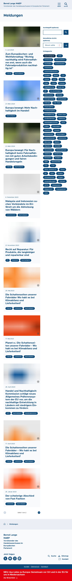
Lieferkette (62, 138)
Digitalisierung (49, 87)
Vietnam (62, 181)
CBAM (47, 79)
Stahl (46, 161)
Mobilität (57, 146)
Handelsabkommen (51, 122)
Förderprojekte (50, 110)
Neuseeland (48, 150)
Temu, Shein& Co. (51, 169)
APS (59, 56)
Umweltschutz (49, 177)
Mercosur (48, 142)
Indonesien (56, 126)
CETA (62, 79)
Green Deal (62, 114)
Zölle (46, 193)
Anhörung (48, 60)
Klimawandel (49, 134)
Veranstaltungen (50, 181)
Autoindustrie (59, 63)
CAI (63, 75)
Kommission (61, 134)
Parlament (57, 154)
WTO (46, 185)
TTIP (53, 165)
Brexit (56, 75)
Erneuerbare (62, 99)
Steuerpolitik (56, 161)
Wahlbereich (56, 185)
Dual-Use (61, 87)
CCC (54, 79)
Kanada (56, 130)
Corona (61, 83)
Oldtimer (48, 154)
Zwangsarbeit (61, 189)
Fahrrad (47, 103)
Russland (58, 158)
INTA (63, 122)
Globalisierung (49, 114)
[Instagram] (15, 558)
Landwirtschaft (50, 138)
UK (46, 173)
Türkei (62, 169)
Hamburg (61, 118)
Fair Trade (57, 103)
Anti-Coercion (60, 60)
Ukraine (60, 173)
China (54, 83)
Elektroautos (49, 95)
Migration (48, 146)
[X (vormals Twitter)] (5, 558)
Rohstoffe (48, 158)
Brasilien (47, 75)
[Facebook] (10, 558)
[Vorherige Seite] (5, 512)
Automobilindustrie (51, 71)
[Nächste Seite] (39, 512)
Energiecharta (49, 99)
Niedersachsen (61, 150)
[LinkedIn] (19, 558)
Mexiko (57, 142)
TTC (46, 165)
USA (52, 173)
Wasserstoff (48, 189)
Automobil (48, 67)
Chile (46, 83)
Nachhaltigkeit (49, 56)
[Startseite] (5, 524)
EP (45, 91)
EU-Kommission (55, 91)
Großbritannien (50, 118)
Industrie (47, 130)
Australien (48, 63)
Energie (59, 95)
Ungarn (60, 177)
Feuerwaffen (49, 107)
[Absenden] (66, 45)
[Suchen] (66, 32)
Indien (47, 126)
